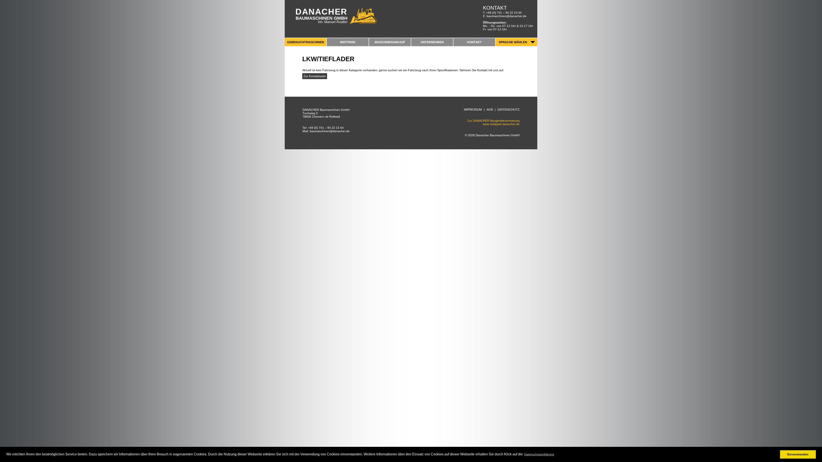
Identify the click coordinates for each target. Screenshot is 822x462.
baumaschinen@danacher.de (506, 16)
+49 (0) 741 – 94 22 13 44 (504, 12)
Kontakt (474, 42)
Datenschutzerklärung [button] (539, 454)
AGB (490, 109)
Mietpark (348, 42)
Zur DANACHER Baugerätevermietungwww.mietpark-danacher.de (493, 122)
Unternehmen (432, 42)
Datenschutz (508, 109)
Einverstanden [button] (798, 454)
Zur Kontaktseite (315, 76)
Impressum (473, 109)
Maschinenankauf (390, 42)
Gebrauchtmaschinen (305, 42)
